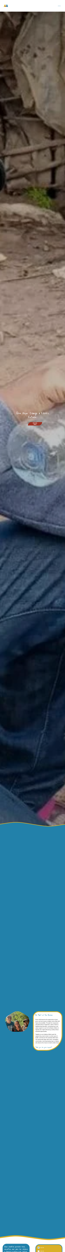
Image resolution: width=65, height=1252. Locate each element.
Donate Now (35, 423)
